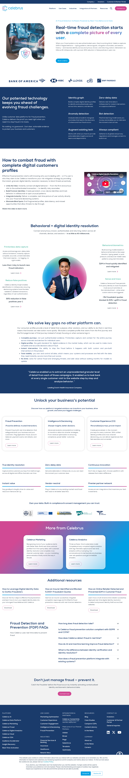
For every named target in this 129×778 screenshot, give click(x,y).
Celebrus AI (6, 717)
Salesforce (66, 743)
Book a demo (62, 61)
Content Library (91, 727)
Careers (88, 747)
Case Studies (90, 720)
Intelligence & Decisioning (50, 727)
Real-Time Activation (10, 748)
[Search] (111, 8)
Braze (64, 736)
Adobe (65, 733)
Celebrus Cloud (8, 734)
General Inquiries (113, 726)
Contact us (121, 8)
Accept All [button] (85, 773)
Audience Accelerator (10, 741)
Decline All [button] (97, 773)
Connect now (64, 694)
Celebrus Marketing (10, 724)
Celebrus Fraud (8, 727)
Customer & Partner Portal (115, 721)
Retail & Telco (45, 753)
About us (88, 740)
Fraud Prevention (47, 731)
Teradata (66, 746)
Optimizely (66, 750)
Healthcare (44, 749)
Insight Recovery (8, 744)
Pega (64, 740)
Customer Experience (48, 720)
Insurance (44, 746)
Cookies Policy (48, 762)
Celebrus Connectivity (71, 720)
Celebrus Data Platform (11, 720)
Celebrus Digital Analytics (12, 731)
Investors (110, 717)
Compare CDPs (91, 724)
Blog (86, 717)
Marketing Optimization (49, 717)
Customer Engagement (49, 724)
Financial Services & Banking (48, 741)
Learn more (15, 273)
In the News (89, 731)
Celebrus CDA (7, 737)
